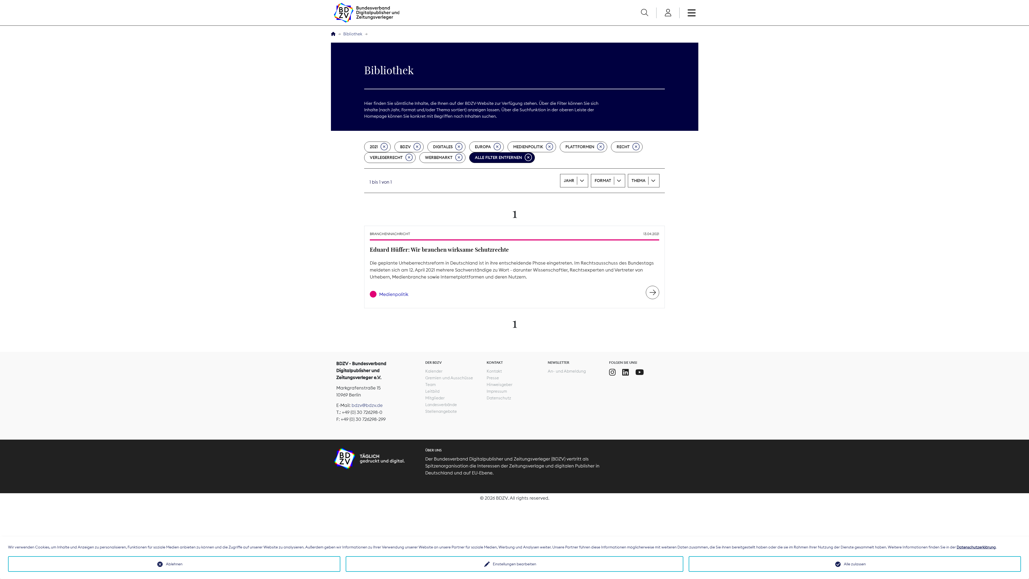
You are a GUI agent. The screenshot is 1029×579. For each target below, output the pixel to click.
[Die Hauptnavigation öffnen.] (692, 12)
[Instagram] (612, 372)
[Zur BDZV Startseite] (333, 34)
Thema (639, 180)
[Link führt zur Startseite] (367, 13)
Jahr (569, 180)
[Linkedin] (625, 372)
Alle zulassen (855, 564)
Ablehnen (174, 564)
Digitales (443, 146)
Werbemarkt (439, 157)
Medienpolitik (528, 146)
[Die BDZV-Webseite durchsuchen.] (644, 13)
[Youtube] (639, 372)
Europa (483, 146)
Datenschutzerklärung (976, 547)
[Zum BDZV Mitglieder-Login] (668, 13)
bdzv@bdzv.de (367, 405)
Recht (623, 146)
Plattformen (579, 146)
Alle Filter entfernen (498, 157)
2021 (374, 146)
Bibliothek (352, 33)
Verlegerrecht (386, 157)
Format (603, 180)
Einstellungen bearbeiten (514, 564)
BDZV (405, 146)
